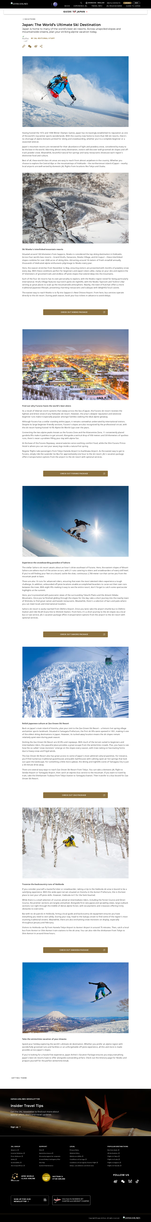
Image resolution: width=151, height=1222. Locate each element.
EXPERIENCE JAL (80, 6)
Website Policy (75, 1153)
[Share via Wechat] (29, 46)
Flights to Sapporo (113, 1162)
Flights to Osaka (112, 1159)
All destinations (112, 1153)
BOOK (67, 6)
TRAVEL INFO (96, 6)
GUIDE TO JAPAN (133, 6)
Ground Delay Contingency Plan (49, 1159)
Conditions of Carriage (77, 1159)
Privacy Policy (74, 1150)
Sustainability (15, 1162)
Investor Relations (17, 1153)
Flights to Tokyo (112, 1156)
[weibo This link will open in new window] (115, 1181)
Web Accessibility (76, 1156)
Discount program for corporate (49, 1156)
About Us (14, 1150)
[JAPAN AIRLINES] (31, 4)
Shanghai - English (96, 3)
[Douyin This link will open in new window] (137, 1181)
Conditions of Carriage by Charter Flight (83, 1162)
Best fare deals (112, 1150)
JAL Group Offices (17, 1165)
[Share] (41, 46)
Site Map (42, 1162)
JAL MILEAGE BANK (114, 6)
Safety (13, 1159)
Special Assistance (45, 1153)
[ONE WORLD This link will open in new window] (55, 4)
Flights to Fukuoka (113, 1165)
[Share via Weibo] (35, 46)
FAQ (40, 1150)
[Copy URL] (23, 46)
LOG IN (127, 3)
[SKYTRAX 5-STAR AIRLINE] (55, 1181)
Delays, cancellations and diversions (82, 1165)
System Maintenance (46, 1165)
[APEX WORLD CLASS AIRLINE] (24, 1181)
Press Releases (16, 1156)
